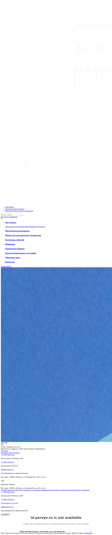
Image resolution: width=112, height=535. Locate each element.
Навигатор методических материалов (19, 211)
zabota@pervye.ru (7, 469)
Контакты (16, 453)
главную (14, 449)
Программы (10, 227)
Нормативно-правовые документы (32, 227)
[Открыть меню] (2, 218)
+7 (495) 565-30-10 (8, 455)
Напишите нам (6, 453)
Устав (17, 227)
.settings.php (88, 533)
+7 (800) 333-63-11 (7, 462)
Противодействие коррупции (12, 490)
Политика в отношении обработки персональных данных (44, 490)
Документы (9, 207)
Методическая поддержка (14, 209)
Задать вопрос (6, 266)
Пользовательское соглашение (78, 490)
